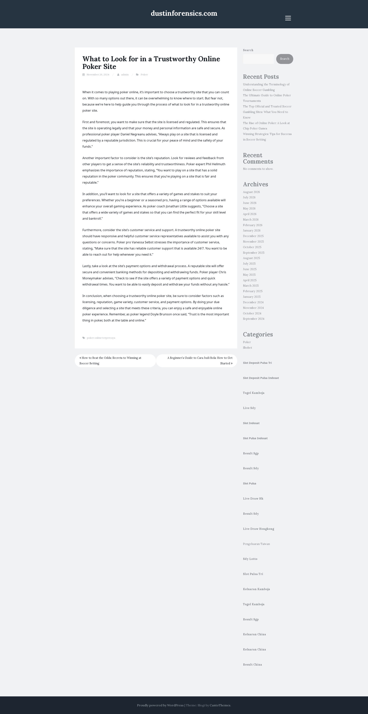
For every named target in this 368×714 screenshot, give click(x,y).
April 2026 (249, 214)
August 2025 (251, 258)
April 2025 (250, 280)
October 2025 (252, 247)
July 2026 (249, 197)
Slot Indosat (251, 423)
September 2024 (253, 319)
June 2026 (249, 203)
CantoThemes (220, 705)
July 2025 (249, 263)
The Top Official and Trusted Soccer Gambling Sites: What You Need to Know (267, 112)
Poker (144, 74)
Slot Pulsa (249, 483)
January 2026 (251, 230)
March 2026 (251, 219)
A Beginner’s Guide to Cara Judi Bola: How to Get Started (200, 360)
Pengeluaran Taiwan (256, 544)
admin (125, 74)
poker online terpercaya (101, 337)
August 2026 (251, 192)
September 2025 (253, 252)
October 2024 (252, 313)
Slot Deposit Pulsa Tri (257, 363)
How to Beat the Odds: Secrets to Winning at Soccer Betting (110, 360)
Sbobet (247, 347)
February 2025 (253, 291)
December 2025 (253, 236)
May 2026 (249, 208)
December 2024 (253, 302)
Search (248, 50)
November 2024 (253, 308)
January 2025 (252, 297)
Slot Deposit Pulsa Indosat (261, 378)
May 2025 (249, 274)
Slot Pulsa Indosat (255, 438)
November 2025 (253, 241)
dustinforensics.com (184, 13)
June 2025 (250, 269)
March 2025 (251, 285)
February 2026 (252, 225)
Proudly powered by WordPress (160, 705)
